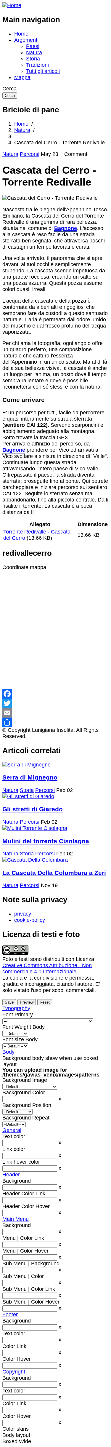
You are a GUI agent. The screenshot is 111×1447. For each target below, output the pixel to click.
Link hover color (21, 1162)
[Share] (55, 722)
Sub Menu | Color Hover (30, 1302)
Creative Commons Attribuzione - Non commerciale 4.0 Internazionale (47, 968)
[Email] (55, 713)
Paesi (32, 46)
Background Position (26, 1105)
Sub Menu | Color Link (28, 1289)
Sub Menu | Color (23, 1276)
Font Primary (17, 1015)
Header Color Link (23, 1194)
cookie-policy (29, 920)
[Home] (11, 5)
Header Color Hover (26, 1206)
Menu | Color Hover (25, 1251)
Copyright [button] (13, 1372)
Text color (13, 1136)
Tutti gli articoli (43, 71)
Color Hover (16, 1359)
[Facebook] (55, 694)
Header (11, 1175)
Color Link (14, 1346)
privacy (22, 914)
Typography (16, 1008)
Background (16, 1181)
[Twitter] (55, 703)
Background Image (24, 1080)
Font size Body (20, 1039)
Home (21, 34)
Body (8, 1052)
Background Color (23, 1092)
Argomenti (26, 40)
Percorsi (29, 154)
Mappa (22, 77)
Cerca (9, 89)
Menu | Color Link (23, 1238)
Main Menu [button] (15, 1219)
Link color (13, 1149)
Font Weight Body (23, 1027)
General (11, 1130)
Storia (33, 59)
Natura (34, 52)
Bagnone (65, 228)
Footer (10, 1314)
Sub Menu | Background (30, 1263)
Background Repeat (25, 1118)
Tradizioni (37, 65)
